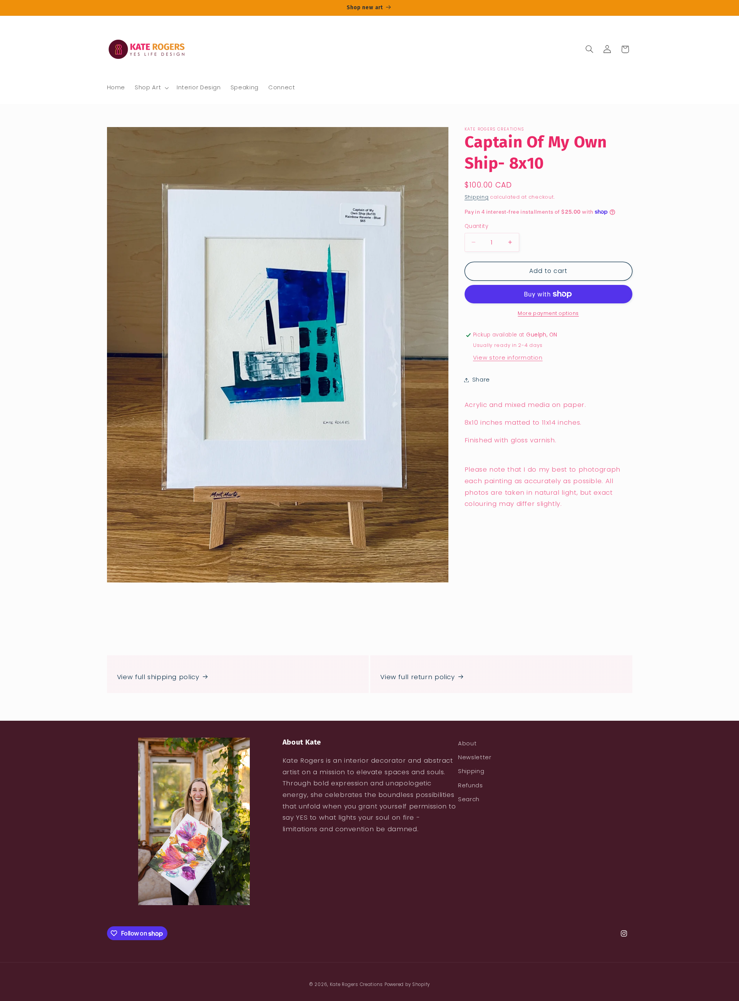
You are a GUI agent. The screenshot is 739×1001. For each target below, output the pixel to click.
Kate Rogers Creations (356, 984)
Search (469, 799)
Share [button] (481, 379)
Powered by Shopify (407, 984)
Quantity (476, 226)
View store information (508, 358)
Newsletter (474, 757)
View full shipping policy (158, 676)
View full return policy (417, 676)
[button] (151, 87)
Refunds (470, 785)
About (467, 743)
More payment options (548, 313)
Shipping (477, 196)
